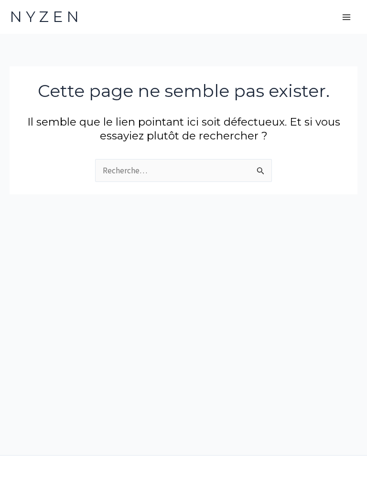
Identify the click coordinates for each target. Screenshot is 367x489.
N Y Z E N (44, 17)
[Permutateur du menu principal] (347, 17)
